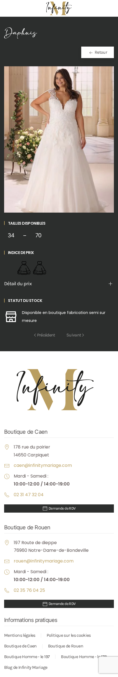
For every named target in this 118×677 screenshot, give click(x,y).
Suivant (73, 335)
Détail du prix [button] (18, 284)
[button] (59, 139)
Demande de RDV (62, 508)
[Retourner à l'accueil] (59, 8)
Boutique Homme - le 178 (84, 656)
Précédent (46, 335)
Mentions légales (19, 635)
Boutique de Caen (20, 646)
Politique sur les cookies (69, 635)
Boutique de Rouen (65, 646)
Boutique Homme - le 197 (27, 656)
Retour (100, 52)
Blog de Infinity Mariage (25, 667)
